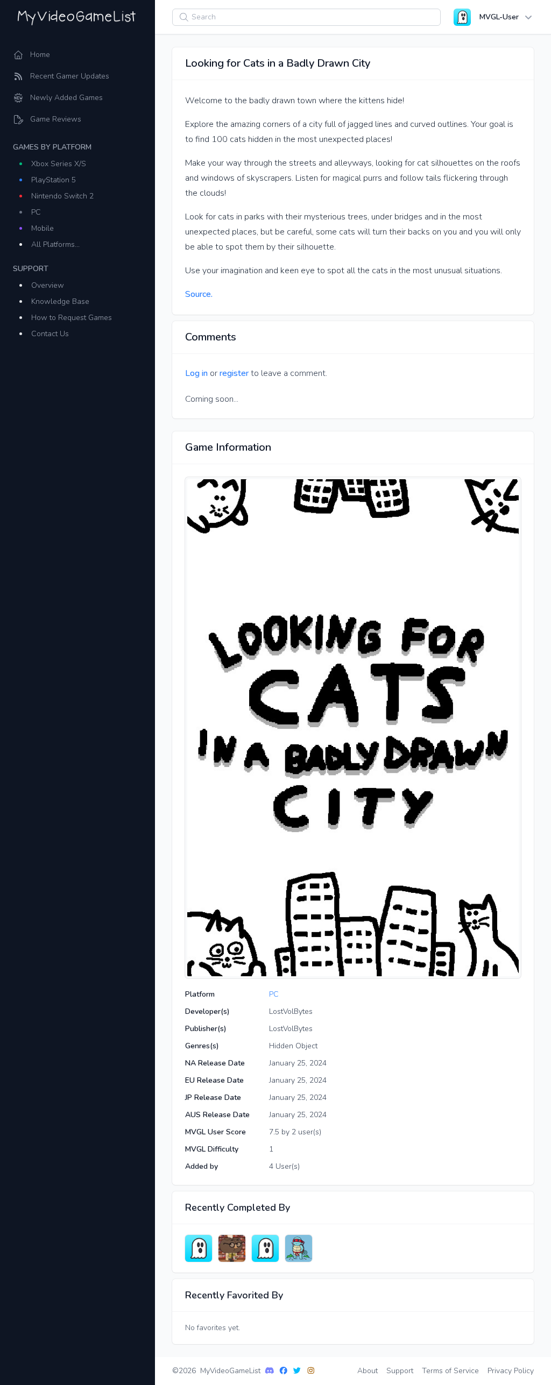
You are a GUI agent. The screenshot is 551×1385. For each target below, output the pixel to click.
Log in (196, 373)
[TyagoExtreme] (198, 1248)
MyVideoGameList (230, 1371)
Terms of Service (450, 1371)
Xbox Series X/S (58, 164)
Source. (199, 294)
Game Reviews (55, 119)
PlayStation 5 (53, 180)
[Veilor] (298, 1248)
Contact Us (50, 334)
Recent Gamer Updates (69, 76)
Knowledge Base (60, 301)
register (234, 373)
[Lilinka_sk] (265, 1248)
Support (399, 1371)
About (367, 1371)
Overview (47, 285)
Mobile (42, 228)
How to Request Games (71, 317)
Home (40, 54)
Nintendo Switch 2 (62, 196)
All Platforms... (55, 244)
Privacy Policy (511, 1371)
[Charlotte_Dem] (231, 1248)
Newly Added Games (66, 98)
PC (36, 212)
